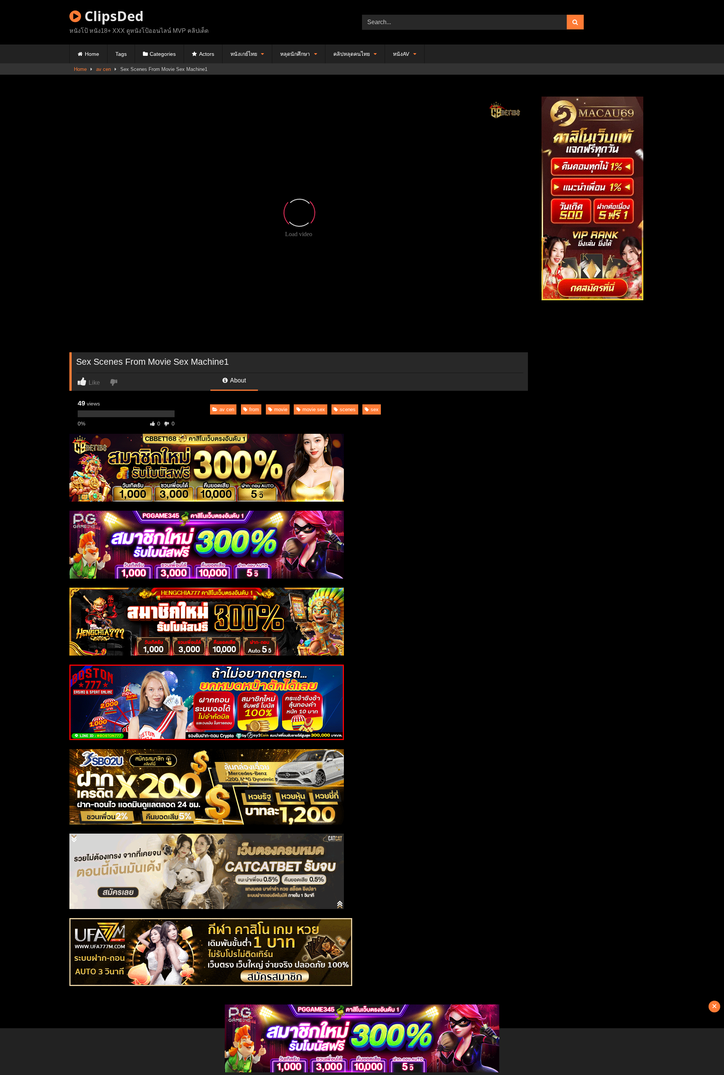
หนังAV (401, 54)
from (254, 409)
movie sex (313, 409)
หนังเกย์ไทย (243, 54)
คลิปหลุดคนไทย (351, 54)
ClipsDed (112, 16)
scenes (348, 409)
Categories (163, 54)
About (237, 380)
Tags (121, 54)
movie (280, 409)
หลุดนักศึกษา (295, 54)
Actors (206, 54)
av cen (103, 69)
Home (92, 54)
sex (375, 409)
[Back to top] (700, 1052)
